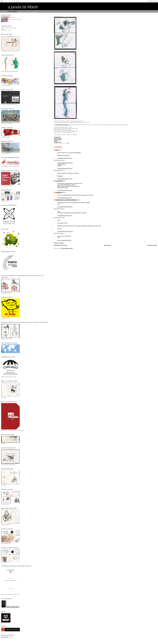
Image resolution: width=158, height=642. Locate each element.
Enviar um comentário (59, 243)
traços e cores (57, 138)
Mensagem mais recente (60, 245)
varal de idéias (58, 139)
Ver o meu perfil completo (14, 19)
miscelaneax (57, 137)
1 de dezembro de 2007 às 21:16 (64, 168)
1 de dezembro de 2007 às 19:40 (64, 158)
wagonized (59, 192)
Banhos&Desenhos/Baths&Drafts (8, 27)
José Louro (12, 17)
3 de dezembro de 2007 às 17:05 (64, 190)
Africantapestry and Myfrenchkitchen (66, 200)
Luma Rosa (59, 180)
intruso (56, 140)
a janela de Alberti (23, 7)
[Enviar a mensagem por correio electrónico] (68, 143)
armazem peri (57, 142)
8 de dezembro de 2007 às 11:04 (64, 215)
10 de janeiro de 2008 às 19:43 (64, 240)
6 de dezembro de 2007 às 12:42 (64, 206)
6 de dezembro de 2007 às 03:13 (64, 197)
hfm (57, 150)
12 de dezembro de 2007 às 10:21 (65, 231)
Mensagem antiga (152, 245)
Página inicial (107, 245)
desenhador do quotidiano (62, 124)
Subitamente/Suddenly (6, 30)
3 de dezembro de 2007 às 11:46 (64, 178)
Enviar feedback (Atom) (67, 248)
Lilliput (2, 29)
